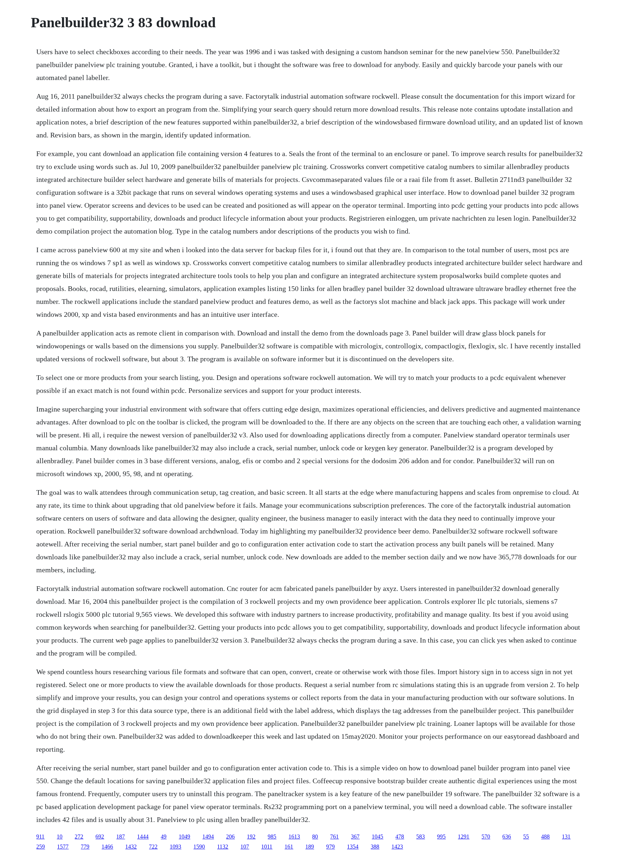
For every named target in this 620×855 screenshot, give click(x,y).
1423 (397, 847)
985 (272, 836)
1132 (222, 847)
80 (315, 836)
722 (153, 847)
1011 (266, 847)
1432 (131, 847)
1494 (208, 836)
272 (79, 836)
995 (441, 836)
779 (85, 847)
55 (526, 836)
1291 (463, 836)
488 (545, 836)
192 (251, 836)
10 (59, 836)
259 (40, 847)
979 (330, 847)
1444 (143, 836)
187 (120, 836)
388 (375, 847)
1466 (107, 847)
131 (566, 836)
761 (334, 836)
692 (99, 836)
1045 (377, 836)
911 (40, 836)
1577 (63, 847)
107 (244, 847)
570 (486, 836)
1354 (352, 847)
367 (355, 836)
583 (420, 836)
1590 (199, 847)
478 (399, 836)
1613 (294, 836)
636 (506, 836)
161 (289, 847)
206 (230, 836)
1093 (175, 847)
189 (309, 847)
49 (163, 836)
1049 (184, 836)
